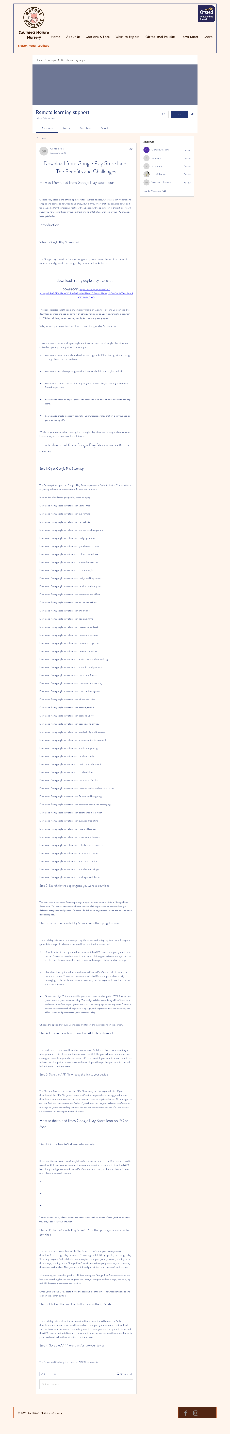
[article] (86, 768)
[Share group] (192, 114)
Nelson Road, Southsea (34, 45)
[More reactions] (53, 1374)
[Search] (164, 114)
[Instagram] (195, 1413)
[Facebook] (185, 1413)
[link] (47, 128)
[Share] (131, 149)
